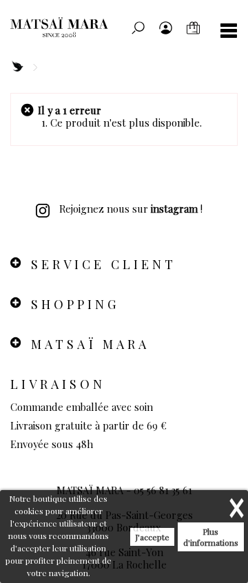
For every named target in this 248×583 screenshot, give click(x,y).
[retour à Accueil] (16, 67)
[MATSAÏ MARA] (79, 27)
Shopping (75, 304)
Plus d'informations (210, 537)
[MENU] (224, 31)
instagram (174, 208)
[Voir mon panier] (193, 27)
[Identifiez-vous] (165, 27)
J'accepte (152, 536)
